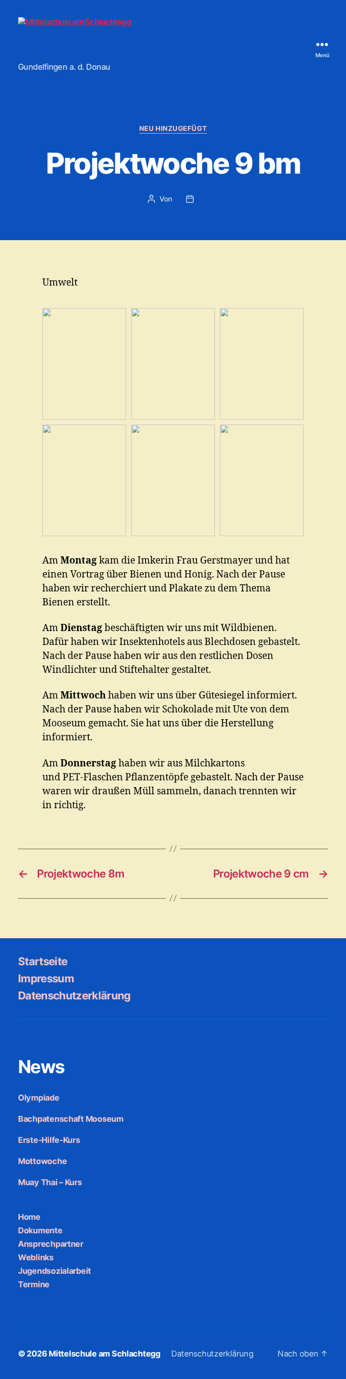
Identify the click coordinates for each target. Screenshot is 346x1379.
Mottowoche (42, 1161)
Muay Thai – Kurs (50, 1182)
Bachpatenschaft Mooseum (70, 1119)
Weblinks (36, 1257)
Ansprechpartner (50, 1244)
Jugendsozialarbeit (54, 1271)
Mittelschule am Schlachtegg (104, 1353)
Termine (34, 1284)
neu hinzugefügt (173, 129)
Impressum (46, 978)
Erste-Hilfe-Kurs (49, 1140)
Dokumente (40, 1230)
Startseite (42, 961)
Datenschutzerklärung (74, 995)
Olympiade (38, 1097)
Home (29, 1217)
